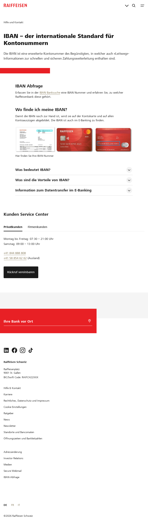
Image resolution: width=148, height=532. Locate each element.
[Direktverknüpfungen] (126, 5)
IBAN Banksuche (50, 92)
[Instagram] (22, 350)
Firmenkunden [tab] (37, 227)
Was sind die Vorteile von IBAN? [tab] (42, 180)
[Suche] (133, 5)
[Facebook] (14, 350)
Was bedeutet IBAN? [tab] (32, 170)
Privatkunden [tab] (13, 227)
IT (19, 505)
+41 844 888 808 (15, 253)
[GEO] (89, 321)
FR (12, 505)
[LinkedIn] (6, 350)
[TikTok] (30, 350)
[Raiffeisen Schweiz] (15, 5)
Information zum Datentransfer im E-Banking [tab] (53, 190)
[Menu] (142, 5)
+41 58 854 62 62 (15, 258)
